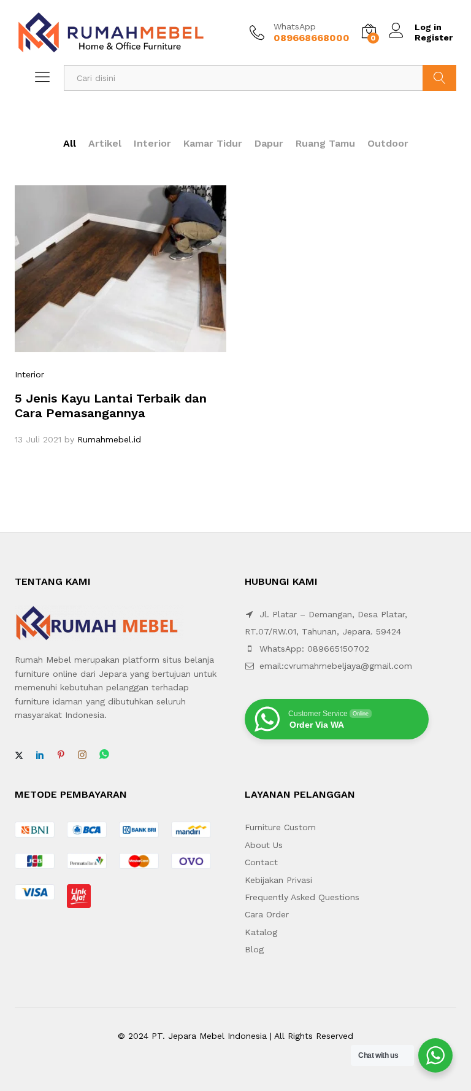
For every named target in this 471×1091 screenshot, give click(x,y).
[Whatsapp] (104, 755)
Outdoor (387, 143)
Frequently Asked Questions (302, 897)
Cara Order (267, 914)
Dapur (269, 143)
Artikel (104, 143)
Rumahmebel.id (109, 439)
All (69, 143)
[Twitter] (19, 755)
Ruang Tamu (325, 143)
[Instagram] (82, 755)
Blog (254, 949)
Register (434, 37)
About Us (264, 845)
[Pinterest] (60, 755)
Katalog (261, 932)
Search (439, 78)
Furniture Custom (280, 827)
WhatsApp (295, 26)
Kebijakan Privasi (278, 880)
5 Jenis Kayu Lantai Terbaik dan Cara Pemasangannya (111, 405)
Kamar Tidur (212, 143)
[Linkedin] (39, 755)
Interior (152, 143)
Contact (261, 862)
